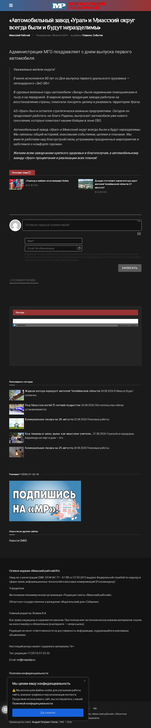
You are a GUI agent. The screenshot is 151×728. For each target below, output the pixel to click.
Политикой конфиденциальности (32, 703)
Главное (87, 35)
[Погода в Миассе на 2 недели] (127, 325)
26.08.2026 (32, 185)
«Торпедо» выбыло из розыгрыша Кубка (47, 180)
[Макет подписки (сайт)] (45, 500)
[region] (47, 699)
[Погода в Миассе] (75, 321)
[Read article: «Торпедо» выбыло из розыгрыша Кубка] (16, 184)
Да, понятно (48, 712)
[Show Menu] (11, 5)
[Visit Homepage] (78, 5)
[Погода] (20, 325)
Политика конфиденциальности (28, 673)
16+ (95, 708)
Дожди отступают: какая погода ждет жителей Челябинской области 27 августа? (116, 184)
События (98, 35)
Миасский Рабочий (19, 35)
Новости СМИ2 (18, 540)
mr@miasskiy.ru (25, 659)
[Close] (84, 680)
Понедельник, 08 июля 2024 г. (52, 35)
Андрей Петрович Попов (45, 722)
